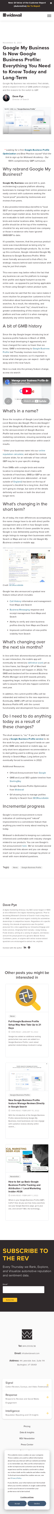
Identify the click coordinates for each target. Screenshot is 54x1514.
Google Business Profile (31, 867)
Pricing (27, 1426)
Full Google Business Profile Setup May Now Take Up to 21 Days (24, 1025)
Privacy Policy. (16, 1478)
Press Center (27, 1444)
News (15, 867)
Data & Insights (27, 1432)
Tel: (27, 1346)
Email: (27, 1353)
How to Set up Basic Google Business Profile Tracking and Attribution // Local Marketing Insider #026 (24, 1186)
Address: (27, 1362)
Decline (37, 1504)
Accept (17, 1504)
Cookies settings (27, 1497)
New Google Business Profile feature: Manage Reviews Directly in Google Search (26, 1103)
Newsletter (14, 1176)
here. (24, 846)
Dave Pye (17, 96)
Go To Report (33, 6)
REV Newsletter (27, 1438)
